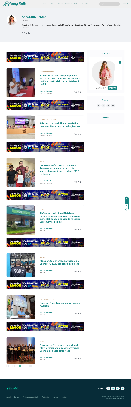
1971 (33, 366)
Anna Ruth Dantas (34, 17)
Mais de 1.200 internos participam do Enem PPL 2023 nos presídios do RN (59, 262)
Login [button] (124, 4)
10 (28, 366)
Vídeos (76, 4)
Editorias (60, 4)
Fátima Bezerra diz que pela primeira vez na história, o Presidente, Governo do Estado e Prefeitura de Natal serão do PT (60, 80)
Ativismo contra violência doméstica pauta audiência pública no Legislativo (60, 125)
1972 (37, 366)
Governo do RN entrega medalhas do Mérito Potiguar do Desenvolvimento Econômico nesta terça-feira (59, 348)
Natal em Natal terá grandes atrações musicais (60, 304)
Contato (85, 4)
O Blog (52, 4)
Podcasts (68, 4)
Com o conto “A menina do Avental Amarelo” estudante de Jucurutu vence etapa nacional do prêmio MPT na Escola (59, 170)
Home (45, 4)
